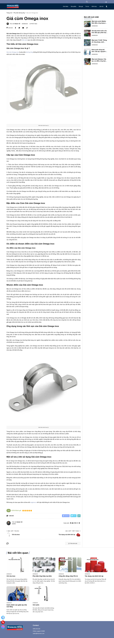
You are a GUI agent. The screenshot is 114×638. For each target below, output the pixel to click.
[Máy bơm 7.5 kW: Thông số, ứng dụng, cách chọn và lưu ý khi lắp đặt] (87, 42)
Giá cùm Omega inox (13, 52)
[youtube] (79, 523)
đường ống (29, 52)
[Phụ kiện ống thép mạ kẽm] (44, 564)
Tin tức (87, 6)
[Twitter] (74, 523)
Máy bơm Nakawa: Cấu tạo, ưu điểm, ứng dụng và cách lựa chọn (99, 61)
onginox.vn (33, 502)
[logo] (13, 8)
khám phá (24, 40)
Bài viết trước (13, 531)
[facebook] (70, 523)
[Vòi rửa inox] (18, 564)
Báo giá (81, 6)
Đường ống (38, 588)
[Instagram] (77, 523)
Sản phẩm (73, 6)
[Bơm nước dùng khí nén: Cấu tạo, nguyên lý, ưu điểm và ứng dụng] (87, 52)
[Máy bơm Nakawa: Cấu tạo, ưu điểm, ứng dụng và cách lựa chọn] (87, 61)
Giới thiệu (65, 6)
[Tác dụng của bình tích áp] (96, 564)
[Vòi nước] (44, 593)
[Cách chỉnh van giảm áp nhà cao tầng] (18, 593)
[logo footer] (19, 628)
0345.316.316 (36, 628)
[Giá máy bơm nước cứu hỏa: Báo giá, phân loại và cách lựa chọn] (87, 33)
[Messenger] (3, 627)
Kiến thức (94, 6)
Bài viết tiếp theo (72, 531)
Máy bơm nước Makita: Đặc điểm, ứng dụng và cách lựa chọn (99, 23)
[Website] (72, 523)
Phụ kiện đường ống (14, 559)
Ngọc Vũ (17, 23)
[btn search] (105, 2)
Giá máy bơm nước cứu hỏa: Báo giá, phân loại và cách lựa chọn (99, 32)
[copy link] (27, 27)
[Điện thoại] (3, 622)
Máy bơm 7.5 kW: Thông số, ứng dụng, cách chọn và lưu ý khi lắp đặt (99, 42)
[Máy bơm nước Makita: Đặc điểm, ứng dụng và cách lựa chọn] (87, 23)
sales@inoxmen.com (38, 633)
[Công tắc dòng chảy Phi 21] (70, 564)
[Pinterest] (75, 523)
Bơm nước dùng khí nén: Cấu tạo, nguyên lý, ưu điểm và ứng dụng (99, 51)
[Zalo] (3, 617)
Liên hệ (101, 6)
